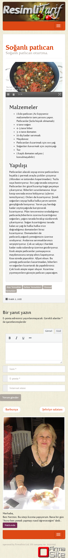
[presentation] (10, 338)
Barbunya (11, 409)
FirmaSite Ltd (22, 544)
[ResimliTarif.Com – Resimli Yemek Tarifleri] (34, 11)
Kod (58, 331)
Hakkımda (10, 525)
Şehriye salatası (52, 409)
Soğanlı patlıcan (29, 47)
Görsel (48, 331)
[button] (9, 338)
